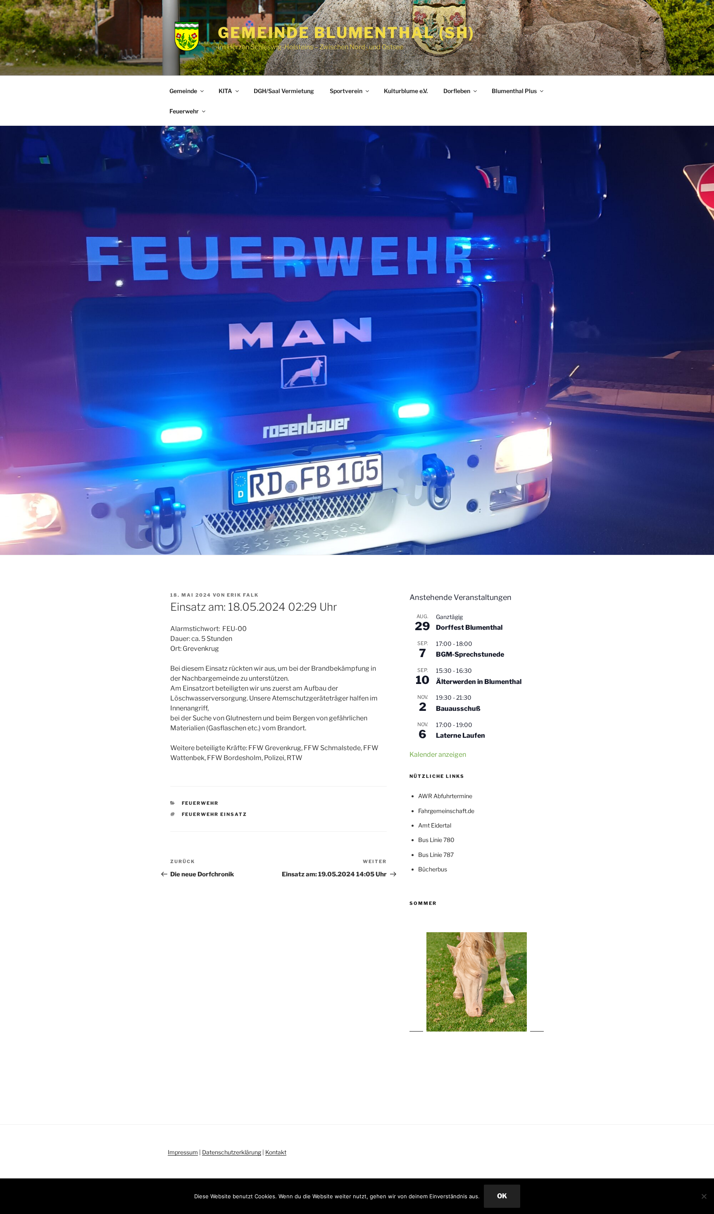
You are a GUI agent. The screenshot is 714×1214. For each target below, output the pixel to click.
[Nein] (704, 1196)
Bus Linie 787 (436, 854)
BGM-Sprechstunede (470, 654)
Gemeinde (183, 90)
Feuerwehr (184, 111)
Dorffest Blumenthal (469, 627)
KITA (225, 90)
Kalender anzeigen (437, 754)
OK (502, 1196)
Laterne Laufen (460, 735)
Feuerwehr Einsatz (215, 814)
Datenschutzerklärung (231, 1152)
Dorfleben (456, 90)
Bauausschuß (458, 709)
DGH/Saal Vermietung (284, 90)
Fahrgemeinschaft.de (446, 810)
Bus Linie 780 (436, 839)
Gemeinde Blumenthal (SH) (346, 33)
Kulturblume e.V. (406, 90)
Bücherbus (432, 869)
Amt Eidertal (434, 825)
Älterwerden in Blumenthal (478, 682)
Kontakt (275, 1152)
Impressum (183, 1152)
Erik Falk (243, 595)
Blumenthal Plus (514, 90)
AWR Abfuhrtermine (445, 795)
